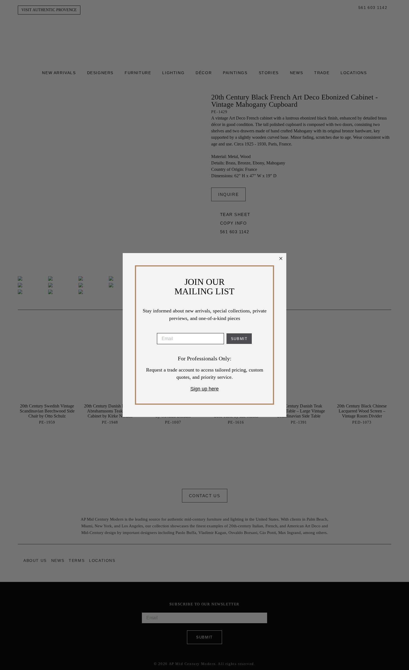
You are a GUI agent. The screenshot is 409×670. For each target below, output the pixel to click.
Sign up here (204, 389)
